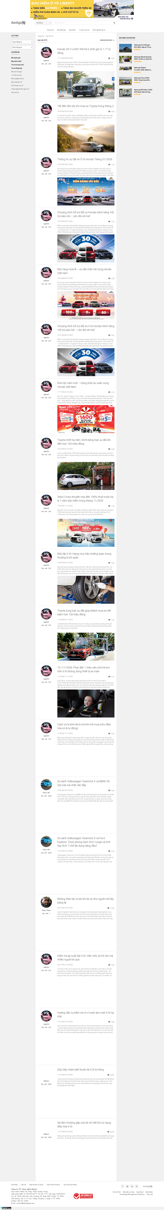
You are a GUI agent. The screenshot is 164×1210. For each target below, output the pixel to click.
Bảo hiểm (72, 30)
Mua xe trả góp (16, 72)
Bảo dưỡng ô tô (16, 82)
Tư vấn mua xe (84, 30)
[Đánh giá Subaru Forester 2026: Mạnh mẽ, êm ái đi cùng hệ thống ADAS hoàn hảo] (125, 68)
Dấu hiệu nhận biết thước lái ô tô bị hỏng (80, 1069)
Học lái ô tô (49, 36)
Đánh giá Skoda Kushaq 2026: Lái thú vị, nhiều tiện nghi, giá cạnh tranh (143, 59)
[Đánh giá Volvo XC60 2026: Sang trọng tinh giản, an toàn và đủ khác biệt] (125, 81)
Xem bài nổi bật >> (107, 40)
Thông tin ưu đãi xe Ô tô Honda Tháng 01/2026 (84, 159)
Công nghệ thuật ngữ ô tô (20, 89)
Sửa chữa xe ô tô (17, 85)
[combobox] (22, 42)
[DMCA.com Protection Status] (5, 1209)
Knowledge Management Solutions (132, 1194)
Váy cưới (150, 1194)
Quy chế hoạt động (70, 1185)
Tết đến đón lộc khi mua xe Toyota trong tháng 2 (85, 106)
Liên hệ (23, 1185)
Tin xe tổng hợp (16, 68)
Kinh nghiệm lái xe (99, 30)
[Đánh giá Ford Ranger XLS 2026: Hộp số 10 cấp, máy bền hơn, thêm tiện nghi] (125, 48)
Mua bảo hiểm (16, 61)
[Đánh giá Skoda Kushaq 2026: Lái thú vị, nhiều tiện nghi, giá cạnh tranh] (125, 59)
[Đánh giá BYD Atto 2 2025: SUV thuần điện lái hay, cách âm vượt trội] (125, 93)
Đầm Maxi (149, 1192)
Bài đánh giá (61, 30)
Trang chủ (50, 30)
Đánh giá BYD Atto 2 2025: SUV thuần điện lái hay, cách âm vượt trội (143, 92)
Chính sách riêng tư (53, 1185)
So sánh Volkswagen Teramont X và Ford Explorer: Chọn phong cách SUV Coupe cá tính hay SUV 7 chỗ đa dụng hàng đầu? (83, 842)
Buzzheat (140, 1192)
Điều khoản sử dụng (36, 1185)
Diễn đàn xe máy (128, 1192)
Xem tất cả (15, 92)
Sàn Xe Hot (117, 1192)
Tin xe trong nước (17, 65)
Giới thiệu (14, 1185)
